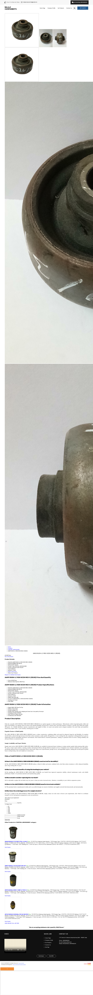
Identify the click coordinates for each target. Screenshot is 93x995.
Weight (9, 697)
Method (10, 690)
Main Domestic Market (13, 714)
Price (9, 680)
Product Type (11, 692)
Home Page (42, 8)
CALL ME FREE (15, 923)
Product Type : (63, 841)
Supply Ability (11, 707)
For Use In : (39, 844)
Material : (13, 843)
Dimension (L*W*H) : (63, 844)
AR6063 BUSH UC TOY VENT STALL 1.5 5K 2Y (16, 841)
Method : (80, 841)
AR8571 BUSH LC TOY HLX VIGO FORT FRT (15, 865)
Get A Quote (83, 8)
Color (9, 701)
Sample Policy (11, 711)
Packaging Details (12, 712)
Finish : (55, 843)
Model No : (36, 843)
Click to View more (12, 671)
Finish (9, 694)
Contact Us (69, 8)
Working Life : (27, 844)
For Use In (10, 698)
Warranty (10, 696)
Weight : (81, 867)
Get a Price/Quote (9, 656)
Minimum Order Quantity (13, 681)
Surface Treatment (12, 693)
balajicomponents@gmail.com (30, 2)
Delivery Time (11, 708)
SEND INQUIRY (8, 923)
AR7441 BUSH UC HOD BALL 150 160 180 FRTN (16, 914)
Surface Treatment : (68, 843)
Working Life (11, 700)
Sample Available (12, 710)
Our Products (61, 8)
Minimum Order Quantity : (45, 841)
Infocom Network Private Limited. (19, 964)
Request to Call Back (10, 674)
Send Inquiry (18, 674)
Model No (10, 687)
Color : (19, 844)
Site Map (47, 947)
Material (10, 689)
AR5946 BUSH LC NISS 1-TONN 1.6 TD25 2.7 (16, 890)
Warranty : (10, 844)
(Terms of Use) (21, 963)
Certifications (11, 715)
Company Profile (51, 8)
